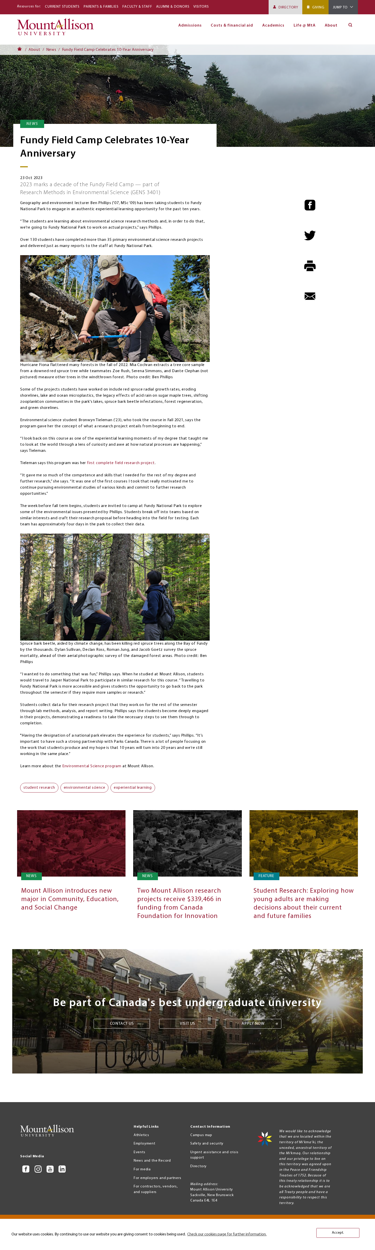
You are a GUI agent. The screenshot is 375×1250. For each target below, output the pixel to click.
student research (39, 788)
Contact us (122, 1024)
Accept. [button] (338, 1233)
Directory (288, 7)
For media (142, 1169)
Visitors (201, 7)
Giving (318, 7)
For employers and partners (157, 1178)
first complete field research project (121, 463)
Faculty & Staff (137, 7)
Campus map (201, 1135)
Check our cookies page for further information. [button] (227, 1234)
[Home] (57, 29)
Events (139, 1152)
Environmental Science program (91, 766)
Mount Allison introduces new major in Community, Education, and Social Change (70, 899)
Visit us (187, 1024)
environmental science (84, 788)
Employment (144, 1144)
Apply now (253, 1024)
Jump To (340, 7)
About (331, 25)
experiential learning (133, 788)
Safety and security (206, 1144)
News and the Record (152, 1161)
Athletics (141, 1135)
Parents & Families (101, 7)
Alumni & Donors (172, 7)
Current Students (62, 7)
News (51, 50)
